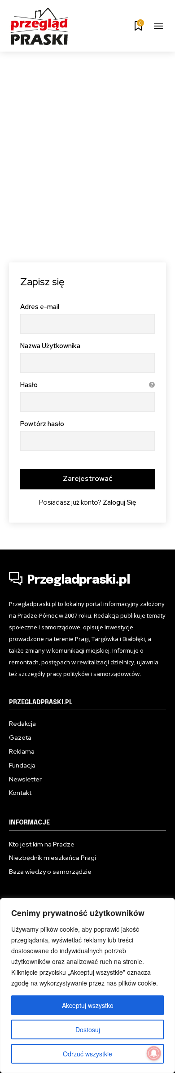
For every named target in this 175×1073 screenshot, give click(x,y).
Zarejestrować (87, 478)
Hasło (86, 385)
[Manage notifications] (154, 1053)
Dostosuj (87, 1029)
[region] (87, 985)
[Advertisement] (87, 143)
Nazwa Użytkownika (50, 346)
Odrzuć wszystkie (87, 1053)
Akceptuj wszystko (88, 1005)
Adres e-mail (39, 307)
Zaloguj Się (119, 502)
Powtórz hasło (42, 424)
